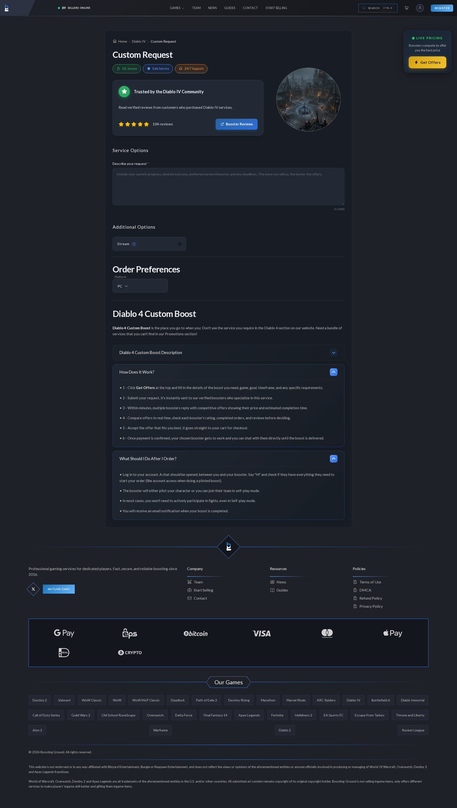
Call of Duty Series (46, 715)
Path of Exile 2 (206, 700)
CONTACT (250, 8)
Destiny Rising (239, 700)
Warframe (160, 730)
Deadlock (178, 700)
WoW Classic (92, 700)
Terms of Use (370, 582)
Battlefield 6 (381, 700)
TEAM (196, 8)
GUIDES (229, 8)
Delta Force (183, 715)
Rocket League (413, 730)
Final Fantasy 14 (215, 715)
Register (442, 8)
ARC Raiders (326, 700)
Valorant (64, 700)
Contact (200, 598)
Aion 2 (37, 730)
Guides (282, 590)
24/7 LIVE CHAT (59, 589)
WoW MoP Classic (146, 700)
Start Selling (203, 590)
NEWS (212, 8)
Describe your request (131, 164)
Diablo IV (353, 700)
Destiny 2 (40, 700)
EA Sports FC (333, 715)
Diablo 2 (285, 730)
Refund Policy (370, 598)
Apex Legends (249, 715)
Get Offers (430, 62)
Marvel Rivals (296, 700)
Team (198, 582)
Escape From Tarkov (369, 715)
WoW (117, 700)
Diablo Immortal (412, 700)
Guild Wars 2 (80, 715)
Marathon (268, 700)
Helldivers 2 (303, 715)
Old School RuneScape (118, 715)
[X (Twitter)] (33, 589)
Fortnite (277, 715)
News (281, 582)
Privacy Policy (371, 606)
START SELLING (276, 8)
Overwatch (155, 715)
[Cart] (407, 8)
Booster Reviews (239, 124)
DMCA (365, 590)
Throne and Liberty (410, 715)
